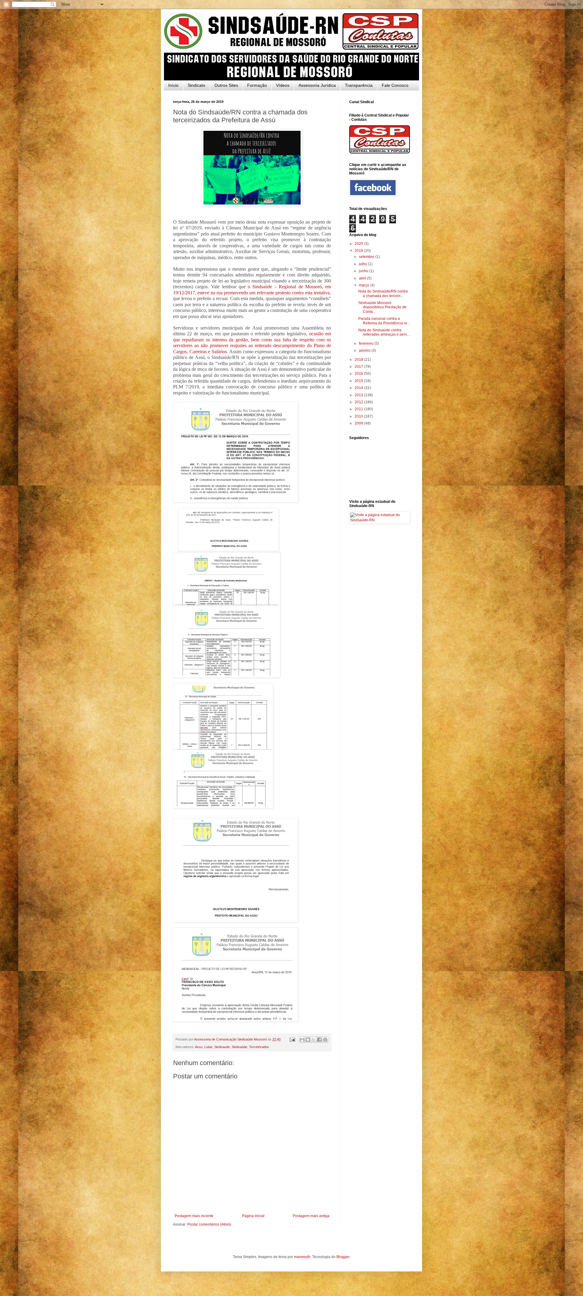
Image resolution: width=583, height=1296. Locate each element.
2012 (359, 402)
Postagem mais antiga (311, 1216)
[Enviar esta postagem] (292, 1039)
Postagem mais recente (194, 1216)
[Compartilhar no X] (314, 1040)
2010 (359, 416)
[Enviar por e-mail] (302, 1040)
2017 (359, 366)
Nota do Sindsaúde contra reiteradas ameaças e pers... (384, 332)
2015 (359, 381)
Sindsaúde (239, 1047)
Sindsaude (222, 1047)
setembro (367, 257)
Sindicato (196, 85)
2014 (359, 388)
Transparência (359, 85)
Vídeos (282, 85)
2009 (359, 423)
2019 (359, 251)
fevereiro (366, 343)
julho (363, 264)
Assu (199, 1047)
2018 (359, 359)
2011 (359, 409)
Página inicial (253, 1216)
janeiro (365, 350)
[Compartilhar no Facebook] (319, 1040)
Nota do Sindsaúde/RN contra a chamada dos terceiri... (383, 293)
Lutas (208, 1047)
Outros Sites (226, 85)
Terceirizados (259, 1047)
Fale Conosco (395, 85)
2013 (359, 395)
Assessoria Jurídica (317, 85)
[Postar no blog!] (308, 1040)
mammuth (302, 1257)
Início (173, 85)
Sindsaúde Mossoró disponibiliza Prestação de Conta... (382, 307)
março (364, 285)
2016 (359, 373)
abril (363, 278)
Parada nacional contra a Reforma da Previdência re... (384, 320)
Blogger (342, 1257)
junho (364, 271)
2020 (359, 244)
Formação (257, 85)
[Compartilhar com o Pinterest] (325, 1040)
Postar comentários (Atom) (209, 1224)
